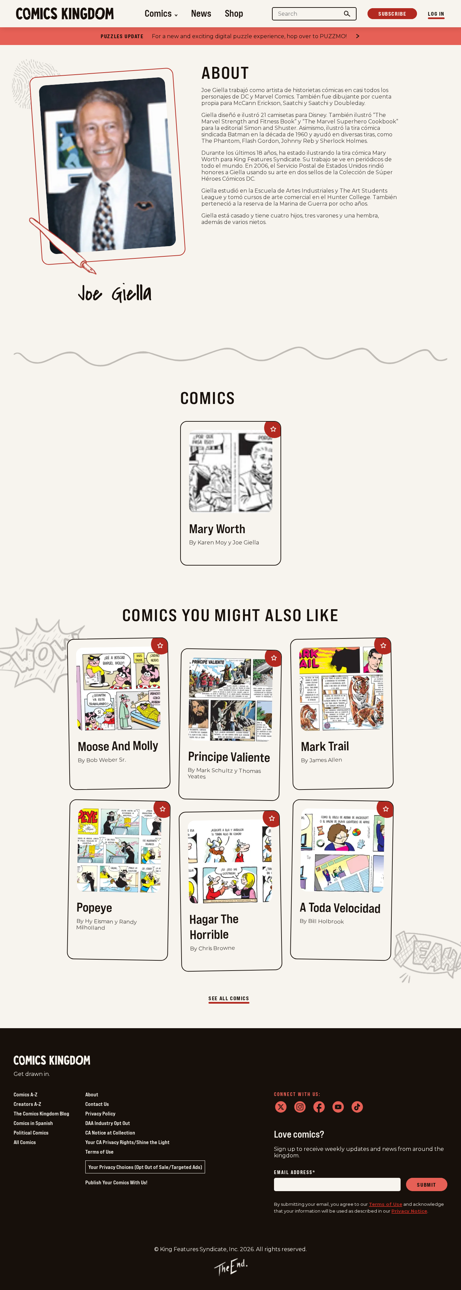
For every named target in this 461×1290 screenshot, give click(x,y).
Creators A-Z (27, 1103)
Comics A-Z (25, 1094)
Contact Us (97, 1103)
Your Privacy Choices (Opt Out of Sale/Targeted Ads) (145, 1167)
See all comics (228, 998)
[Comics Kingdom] (52, 1060)
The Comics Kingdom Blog (41, 1113)
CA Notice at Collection (110, 1132)
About (91, 1094)
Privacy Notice (409, 1211)
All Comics (25, 1142)
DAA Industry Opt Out (107, 1123)
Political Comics (31, 1132)
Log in (436, 13)
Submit (426, 1184)
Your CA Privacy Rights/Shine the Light (127, 1142)
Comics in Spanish (33, 1123)
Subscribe (392, 13)
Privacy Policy (100, 1113)
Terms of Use (99, 1151)
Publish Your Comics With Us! (116, 1182)
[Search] (347, 14)
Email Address (295, 1172)
